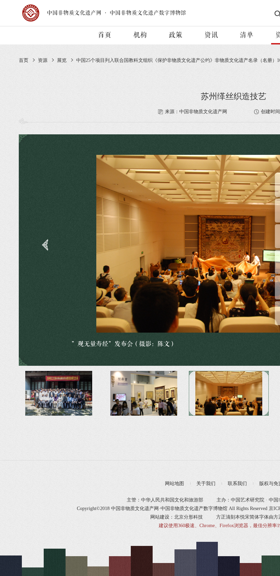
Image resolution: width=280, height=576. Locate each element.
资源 (42, 60)
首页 (104, 35)
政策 (175, 35)
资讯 (211, 35)
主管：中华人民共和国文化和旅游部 (165, 500)
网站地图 (174, 483)
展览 (62, 60)
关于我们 (205, 483)
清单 (246, 35)
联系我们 (237, 483)
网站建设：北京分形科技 (176, 517)
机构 (140, 35)
